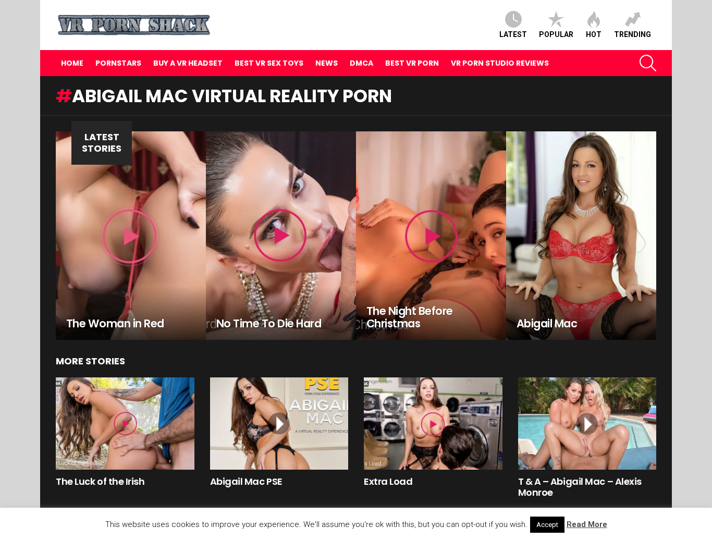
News (326, 63)
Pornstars (118, 63)
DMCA (361, 63)
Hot (593, 34)
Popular (556, 34)
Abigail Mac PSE (246, 481)
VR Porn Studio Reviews (500, 63)
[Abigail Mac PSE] (279, 423)
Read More (587, 524)
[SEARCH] (648, 63)
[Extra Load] (433, 423)
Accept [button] (547, 525)
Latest (513, 34)
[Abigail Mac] (581, 235)
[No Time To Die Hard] (281, 235)
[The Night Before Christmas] (431, 235)
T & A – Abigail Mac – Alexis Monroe (580, 487)
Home (72, 63)
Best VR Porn (412, 63)
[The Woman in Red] (131, 235)
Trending (632, 34)
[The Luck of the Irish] (125, 423)
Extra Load (388, 481)
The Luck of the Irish (100, 481)
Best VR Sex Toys (269, 63)
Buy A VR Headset (188, 63)
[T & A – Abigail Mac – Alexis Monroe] (587, 423)
